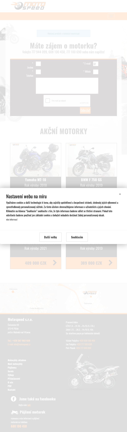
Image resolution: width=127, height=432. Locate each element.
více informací (11, 219)
